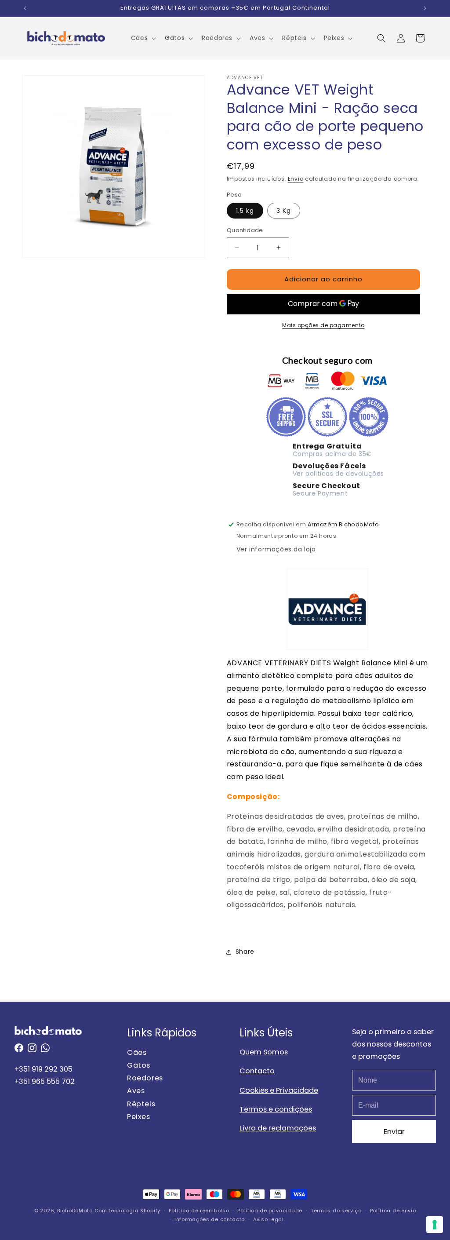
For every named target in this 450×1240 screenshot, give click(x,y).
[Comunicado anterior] (25, 8)
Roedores (145, 1078)
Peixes (138, 1117)
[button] (143, 38)
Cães (136, 1052)
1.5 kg (245, 210)
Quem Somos (264, 1052)
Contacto (257, 1071)
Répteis (141, 1104)
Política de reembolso (199, 1210)
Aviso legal (268, 1219)
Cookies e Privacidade (279, 1090)
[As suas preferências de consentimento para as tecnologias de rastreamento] (434, 1224)
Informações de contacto (209, 1219)
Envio (296, 178)
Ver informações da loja (276, 549)
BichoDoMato (75, 1210)
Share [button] (245, 951)
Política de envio (393, 1210)
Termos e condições (276, 1109)
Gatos (138, 1065)
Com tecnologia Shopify (127, 1210)
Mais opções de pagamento (323, 325)
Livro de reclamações (278, 1128)
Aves (136, 1091)
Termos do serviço (336, 1210)
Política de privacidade (269, 1210)
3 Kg (283, 210)
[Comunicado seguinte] (425, 8)
